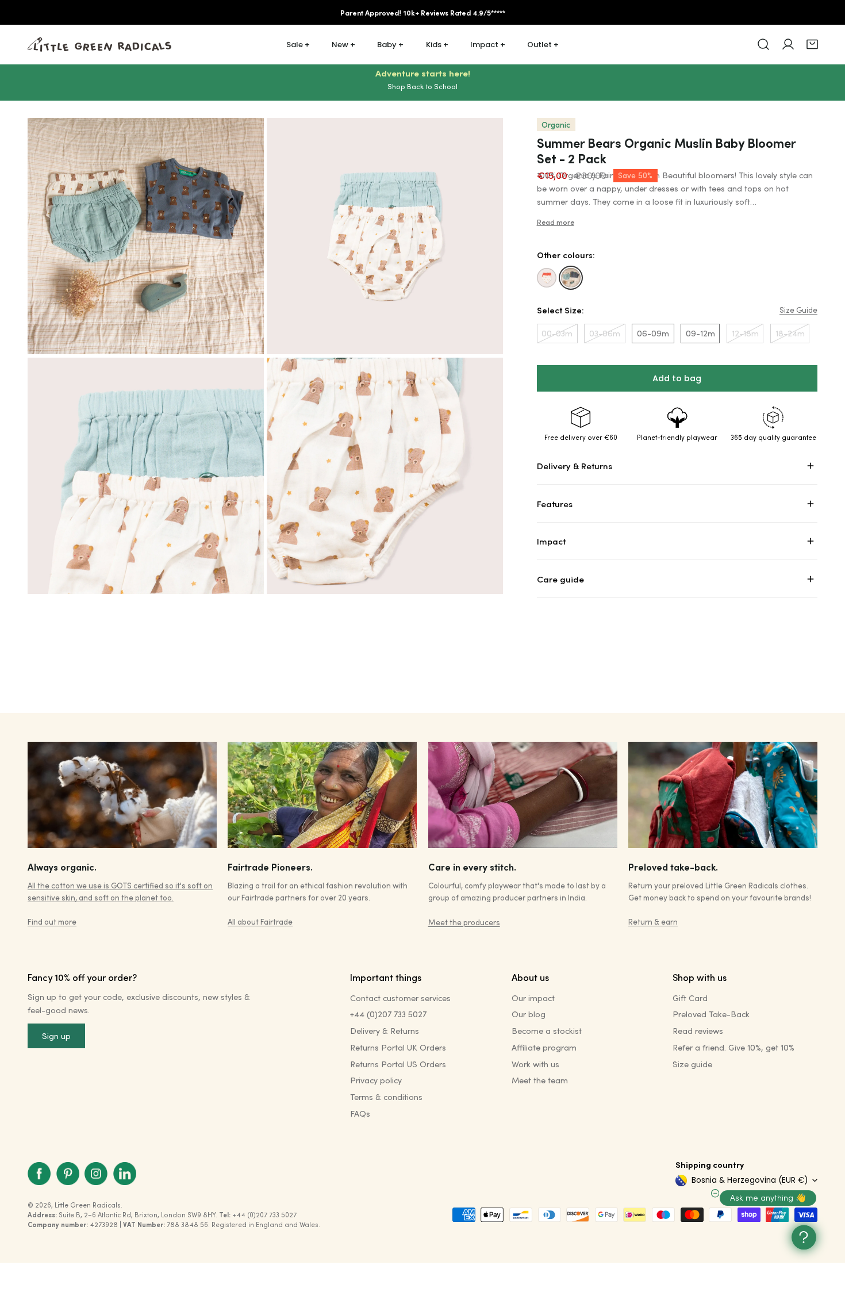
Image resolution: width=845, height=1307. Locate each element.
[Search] (763, 44)
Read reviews (698, 1030)
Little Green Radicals (88, 1205)
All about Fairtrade (260, 921)
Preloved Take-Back (711, 1014)
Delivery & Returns (384, 1030)
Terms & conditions (386, 1096)
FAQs (360, 1113)
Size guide (692, 1064)
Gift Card (690, 997)
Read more (555, 222)
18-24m (790, 333)
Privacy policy (376, 1080)
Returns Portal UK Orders (398, 1047)
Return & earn (653, 921)
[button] (812, 44)
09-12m (700, 333)
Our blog (529, 1014)
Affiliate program (544, 1047)
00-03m (557, 333)
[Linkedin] (124, 1173)
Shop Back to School (422, 86)
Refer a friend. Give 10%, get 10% (733, 1047)
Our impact (533, 997)
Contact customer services (400, 997)
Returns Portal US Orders (398, 1064)
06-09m (653, 333)
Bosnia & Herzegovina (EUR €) (750, 1180)
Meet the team (540, 1080)
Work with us (535, 1064)
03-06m (604, 333)
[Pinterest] (67, 1173)
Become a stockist (547, 1030)
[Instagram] (96, 1173)
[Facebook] (39, 1173)
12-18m (745, 333)
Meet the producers (464, 922)
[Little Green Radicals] (99, 44)
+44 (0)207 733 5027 (388, 1014)
